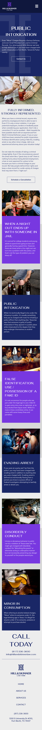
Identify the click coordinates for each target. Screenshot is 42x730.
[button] (37, 6)
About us (21, 691)
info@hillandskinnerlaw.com (21, 654)
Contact (21, 705)
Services (21, 698)
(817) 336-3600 (21, 651)
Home (21, 684)
